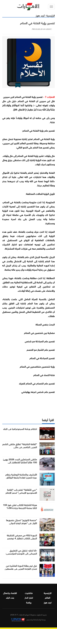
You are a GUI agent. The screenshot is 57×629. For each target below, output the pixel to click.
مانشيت (29, 593)
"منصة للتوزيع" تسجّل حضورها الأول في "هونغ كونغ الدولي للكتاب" (21, 522)
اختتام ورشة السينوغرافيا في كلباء (20, 428)
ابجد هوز (48, 602)
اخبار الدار (29, 597)
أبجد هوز (40, 15)
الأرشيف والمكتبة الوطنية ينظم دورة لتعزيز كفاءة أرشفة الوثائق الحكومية (21, 477)
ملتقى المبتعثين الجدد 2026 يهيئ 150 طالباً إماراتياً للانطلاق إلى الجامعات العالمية (20, 462)
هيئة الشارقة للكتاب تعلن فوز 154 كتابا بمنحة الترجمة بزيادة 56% (20, 506)
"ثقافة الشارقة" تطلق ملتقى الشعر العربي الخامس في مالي (19, 445)
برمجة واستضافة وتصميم (36, 619)
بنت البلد (10, 597)
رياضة (28, 602)
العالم (47, 597)
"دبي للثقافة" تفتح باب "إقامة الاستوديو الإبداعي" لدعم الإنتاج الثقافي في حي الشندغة (21, 492)
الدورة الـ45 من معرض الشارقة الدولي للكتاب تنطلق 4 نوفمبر (22, 537)
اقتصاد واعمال (10, 593)
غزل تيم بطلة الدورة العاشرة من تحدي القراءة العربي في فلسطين (21, 567)
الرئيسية (50, 15)
